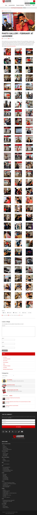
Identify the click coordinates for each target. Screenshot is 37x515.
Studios (11, 513)
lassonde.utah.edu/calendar (11, 46)
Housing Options (5, 454)
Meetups (4, 489)
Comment (3, 325)
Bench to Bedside (5, 486)
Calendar (4, 459)
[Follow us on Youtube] (22, 431)
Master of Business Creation (7, 501)
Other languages (5, 506)
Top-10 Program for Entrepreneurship (16, 7)
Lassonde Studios (11, 5)
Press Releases (5, 362)
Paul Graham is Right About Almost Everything (13, 397)
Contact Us (4, 446)
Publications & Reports (6, 365)
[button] (7, 51)
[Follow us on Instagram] (3, 431)
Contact (9, 513)
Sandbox (4, 502)
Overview (4, 452)
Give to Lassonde (5, 448)
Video (4, 364)
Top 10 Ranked (9, 379)
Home (6, 5)
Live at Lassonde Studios (6, 467)
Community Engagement (6, 497)
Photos (12, 315)
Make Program (5, 476)
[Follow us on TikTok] (19, 431)
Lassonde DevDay (5, 478)
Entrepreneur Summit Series (7, 495)
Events (10, 395)
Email (3, 342)
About (4, 445)
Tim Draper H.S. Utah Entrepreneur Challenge (9, 483)
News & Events (28, 5)
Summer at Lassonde (6, 469)
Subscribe (27, 3)
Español (4, 505)
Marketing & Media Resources (8, 369)
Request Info (5, 447)
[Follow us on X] (12, 431)
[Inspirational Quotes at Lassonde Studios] (3, 406)
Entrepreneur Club (5, 491)
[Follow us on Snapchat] (16, 431)
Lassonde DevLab (5, 477)
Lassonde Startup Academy (7, 471)
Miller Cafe (4, 455)
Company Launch (5, 484)
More (34, 5)
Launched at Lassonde (6, 358)
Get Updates (18, 426)
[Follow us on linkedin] (6, 431)
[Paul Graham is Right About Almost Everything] (3, 398)
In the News (5, 367)
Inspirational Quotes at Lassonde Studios (12, 405)
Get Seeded (4, 474)
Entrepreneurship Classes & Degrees (8, 500)
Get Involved (32, 3)
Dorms (10, 315)
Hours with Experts (5, 479)
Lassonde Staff (6, 38)
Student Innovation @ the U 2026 (12, 389)
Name (3, 338)
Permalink (21, 315)
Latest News (5, 395)
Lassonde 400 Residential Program (8, 470)
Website (3, 346)
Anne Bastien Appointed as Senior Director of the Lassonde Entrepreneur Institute (18, 401)
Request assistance (6, 507)
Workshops (4, 475)
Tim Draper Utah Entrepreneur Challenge (8, 482)
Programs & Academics (20, 5)
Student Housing (16, 315)
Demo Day (4, 496)
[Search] (34, 1)
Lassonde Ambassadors (6, 490)
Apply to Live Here (5, 453)
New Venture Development (6, 485)
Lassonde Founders (6, 468)
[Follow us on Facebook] (9, 431)
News (6, 10)
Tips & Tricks (5, 360)
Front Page (5, 357)
